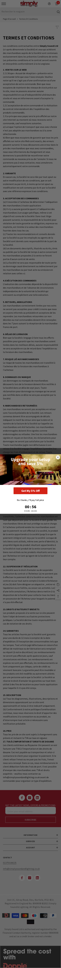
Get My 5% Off (30, 491)
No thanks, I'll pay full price (30, 499)
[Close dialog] (58, 457)
